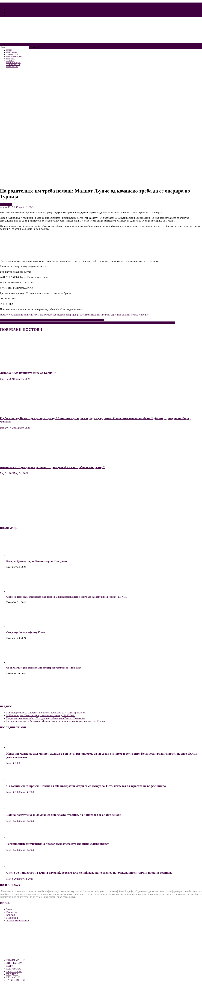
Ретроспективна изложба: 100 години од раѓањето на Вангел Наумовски (45, 718)
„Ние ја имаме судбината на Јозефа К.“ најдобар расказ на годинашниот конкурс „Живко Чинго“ (52, 320)
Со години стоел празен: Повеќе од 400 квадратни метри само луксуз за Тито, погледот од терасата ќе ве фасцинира (86, 786)
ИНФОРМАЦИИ (15, 960)
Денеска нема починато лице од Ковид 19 (28, 372)
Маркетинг (12, 9)
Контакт (10, 15)
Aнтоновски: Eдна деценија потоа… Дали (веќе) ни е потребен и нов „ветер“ (52, 467)
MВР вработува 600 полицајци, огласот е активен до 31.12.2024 (40, 715)
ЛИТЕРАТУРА (14, 963)
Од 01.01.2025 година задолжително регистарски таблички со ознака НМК (43, 668)
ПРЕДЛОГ (6, 204)
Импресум (12, 6)
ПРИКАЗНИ (13, 977)
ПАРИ (9, 965)
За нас (9, 4)
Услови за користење (17, 12)
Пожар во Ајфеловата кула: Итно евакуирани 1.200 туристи (36, 561)
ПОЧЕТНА (10, 44)
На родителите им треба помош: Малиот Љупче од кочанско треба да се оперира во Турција (55, 721)
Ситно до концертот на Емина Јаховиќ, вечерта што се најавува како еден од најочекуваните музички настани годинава (89, 872)
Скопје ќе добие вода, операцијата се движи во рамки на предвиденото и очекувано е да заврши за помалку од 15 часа (66, 597)
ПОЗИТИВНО (14, 971)
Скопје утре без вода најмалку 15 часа (25, 632)
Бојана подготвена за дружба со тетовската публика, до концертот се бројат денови (63, 814)
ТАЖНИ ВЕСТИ (15, 980)
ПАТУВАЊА (13, 968)
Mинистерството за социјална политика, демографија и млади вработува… (46, 712)
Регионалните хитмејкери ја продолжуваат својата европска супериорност (57, 843)
